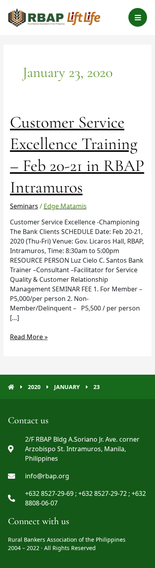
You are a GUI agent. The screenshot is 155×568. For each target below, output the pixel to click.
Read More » (29, 336)
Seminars (24, 206)
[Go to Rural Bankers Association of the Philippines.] (11, 387)
